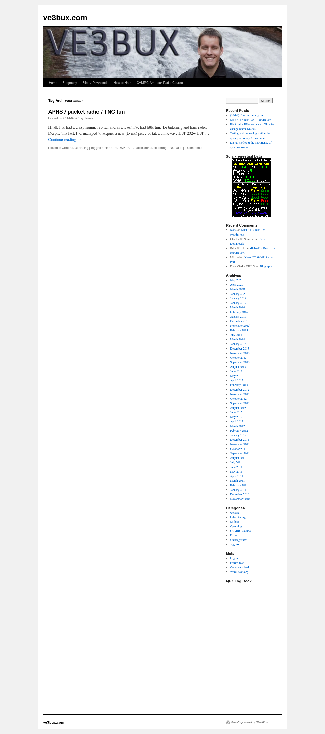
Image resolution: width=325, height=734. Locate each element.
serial (148, 147)
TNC (171, 147)
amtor (105, 147)
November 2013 (240, 353)
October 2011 (238, 449)
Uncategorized (238, 540)
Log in (234, 558)
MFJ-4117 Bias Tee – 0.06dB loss (250, 120)
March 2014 (237, 339)
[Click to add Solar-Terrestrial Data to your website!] (251, 216)
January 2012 (238, 435)
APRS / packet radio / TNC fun (86, 111)
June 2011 (236, 467)
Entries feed (237, 563)
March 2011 (237, 480)
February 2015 (239, 330)
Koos (233, 230)
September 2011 (240, 453)
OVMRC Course (240, 531)
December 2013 (239, 348)
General (67, 147)
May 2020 (236, 280)
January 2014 (238, 344)
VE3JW (235, 544)
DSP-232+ (126, 147)
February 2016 (239, 312)
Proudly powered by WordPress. (250, 722)
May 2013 (236, 376)
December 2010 (239, 494)
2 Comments (193, 147)
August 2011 (238, 458)
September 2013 (240, 362)
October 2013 (238, 357)
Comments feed (239, 567)
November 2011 (240, 444)
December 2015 (239, 321)
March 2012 (237, 426)
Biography (69, 82)
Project (234, 535)
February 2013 (239, 385)
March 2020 (237, 289)
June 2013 (236, 371)
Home (53, 82)
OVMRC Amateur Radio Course (160, 82)
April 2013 (236, 380)
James (88, 118)
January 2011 (238, 490)
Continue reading (64, 139)
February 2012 (239, 430)
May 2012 (236, 417)
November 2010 (240, 499)
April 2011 (236, 476)
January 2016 (238, 316)
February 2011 (239, 485)
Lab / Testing (238, 517)
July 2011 (236, 462)
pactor (139, 147)
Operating (81, 147)
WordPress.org (239, 572)
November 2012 (240, 394)
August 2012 (238, 407)
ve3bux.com (65, 17)
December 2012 (239, 389)
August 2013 (238, 366)
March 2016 (237, 307)
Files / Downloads (95, 82)
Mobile (234, 521)
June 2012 (236, 412)
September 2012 (240, 403)
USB (179, 147)
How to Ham (122, 82)
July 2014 (236, 335)
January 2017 (238, 303)
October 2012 (238, 398)
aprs (114, 147)
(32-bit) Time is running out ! (247, 115)
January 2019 (238, 298)
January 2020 (238, 294)
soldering (160, 147)
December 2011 (239, 439)
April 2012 (236, 421)
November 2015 (240, 325)
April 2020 (236, 284)
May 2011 (236, 471)
